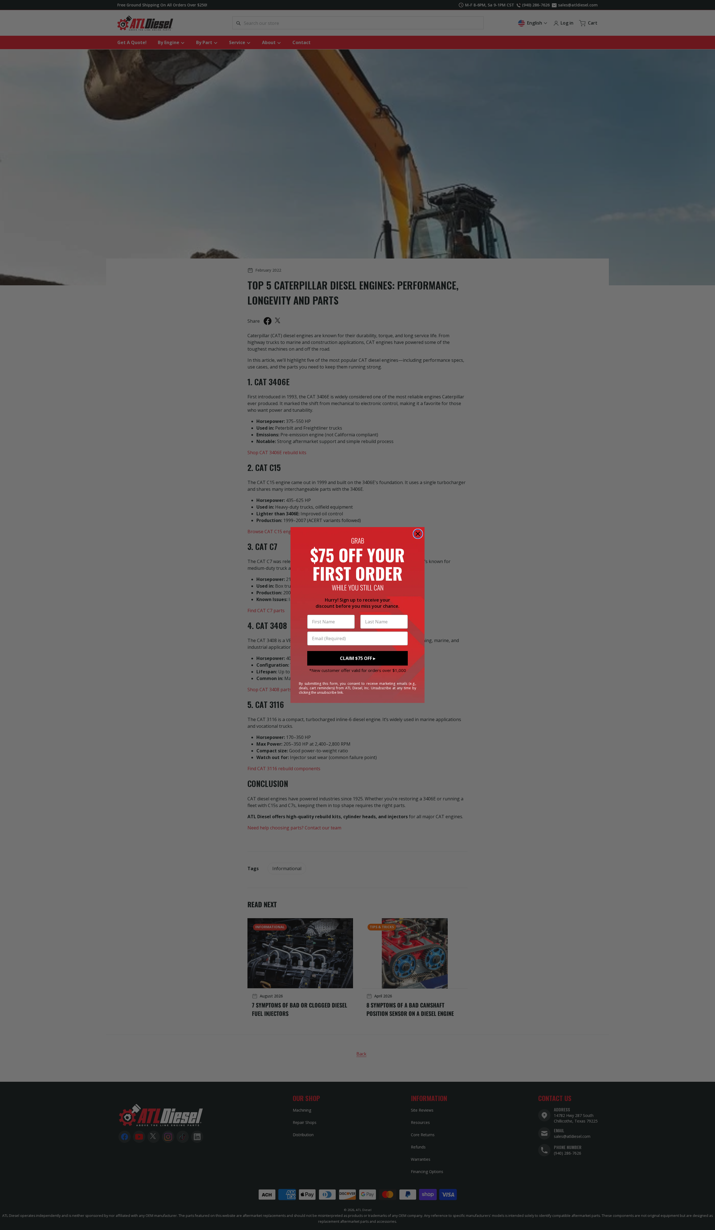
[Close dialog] (417, 533)
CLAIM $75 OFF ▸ (357, 658)
